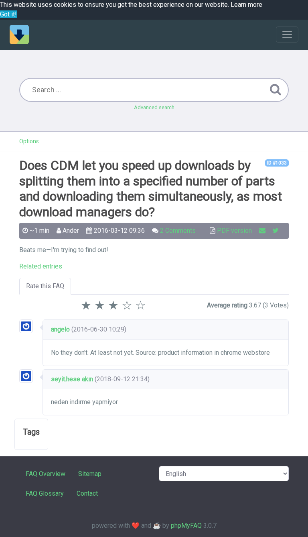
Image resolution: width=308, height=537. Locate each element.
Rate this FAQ (45, 286)
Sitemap (89, 474)
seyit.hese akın (72, 379)
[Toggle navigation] (287, 34)
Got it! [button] (8, 14)
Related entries (40, 266)
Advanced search (154, 107)
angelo (60, 329)
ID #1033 (277, 163)
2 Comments (178, 230)
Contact (87, 493)
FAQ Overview (45, 474)
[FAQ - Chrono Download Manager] (19, 34)
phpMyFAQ (186, 525)
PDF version (234, 230)
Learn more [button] (246, 4)
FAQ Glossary (45, 493)
